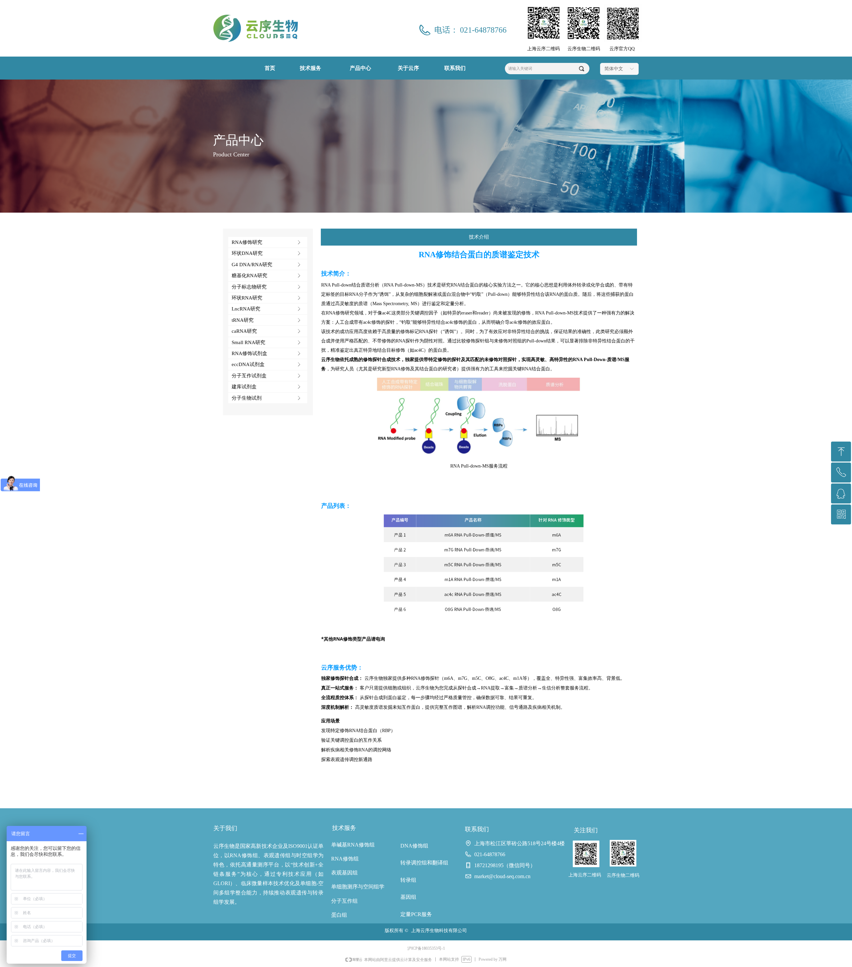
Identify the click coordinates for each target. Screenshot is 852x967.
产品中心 (360, 68)
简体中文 (613, 68)
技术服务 (310, 68)
